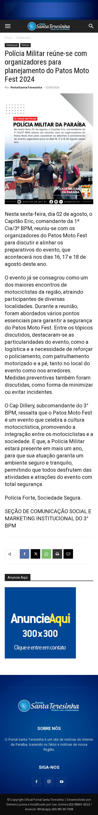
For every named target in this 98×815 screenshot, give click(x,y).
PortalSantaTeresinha (26, 87)
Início (8, 37)
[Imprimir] (57, 554)
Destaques (23, 37)
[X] (35, 554)
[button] (7, 26)
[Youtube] (61, 782)
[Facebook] (24, 554)
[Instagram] (49, 781)
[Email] (68, 554)
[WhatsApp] (46, 554)
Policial (25, 45)
